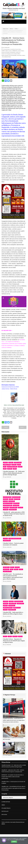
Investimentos (11, 605)
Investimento (12, 52)
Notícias (16, 569)
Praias (19, 464)
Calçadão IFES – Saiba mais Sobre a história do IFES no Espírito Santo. (13, 613)
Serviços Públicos (13, 507)
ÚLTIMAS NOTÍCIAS (6, 802)
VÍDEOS (3, 805)
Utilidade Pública (7, 57)
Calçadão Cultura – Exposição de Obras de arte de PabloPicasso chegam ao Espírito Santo (14, 640)
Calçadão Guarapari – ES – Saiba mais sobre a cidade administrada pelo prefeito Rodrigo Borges (13, 473)
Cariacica (5, 462)
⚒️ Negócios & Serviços (9, 695)
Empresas (5, 499)
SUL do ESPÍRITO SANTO (12, 466)
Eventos (10, 51)
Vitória (14, 468)
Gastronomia (6, 569)
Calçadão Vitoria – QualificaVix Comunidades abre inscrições (13, 738)
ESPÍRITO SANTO (5, 51)
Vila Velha (10, 468)
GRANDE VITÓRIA (7, 464)
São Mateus (6, 507)
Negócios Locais (17, 607)
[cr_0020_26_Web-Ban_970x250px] (14, 15)
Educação (11, 601)
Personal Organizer (7, 755)
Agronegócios (6, 567)
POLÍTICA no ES (5, 811)
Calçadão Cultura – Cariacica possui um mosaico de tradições (13, 544)
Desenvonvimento (16, 497)
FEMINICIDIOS (14, 51)
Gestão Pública (21, 51)
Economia (5, 601)
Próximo (22, 427)
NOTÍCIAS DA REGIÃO (7, 505)
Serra (5, 466)
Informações (17, 499)
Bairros (12, 567)
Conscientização (6, 49)
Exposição (15, 636)
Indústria (11, 499)
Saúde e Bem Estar (7, 571)
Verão (5, 468)
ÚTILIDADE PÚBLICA (6, 808)
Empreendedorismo (18, 601)
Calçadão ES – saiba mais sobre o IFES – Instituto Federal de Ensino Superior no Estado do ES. (14, 513)
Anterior (6, 427)
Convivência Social (14, 49)
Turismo (20, 466)
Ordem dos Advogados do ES (8, 54)
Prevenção (19, 55)
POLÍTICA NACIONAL (12, 55)
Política (18, 54)
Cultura (19, 49)
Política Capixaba (5, 55)
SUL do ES (20, 507)
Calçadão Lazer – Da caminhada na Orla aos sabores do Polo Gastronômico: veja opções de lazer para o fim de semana (13, 576)
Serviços (5, 609)
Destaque (11, 462)
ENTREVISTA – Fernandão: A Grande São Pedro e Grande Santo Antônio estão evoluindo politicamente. (13, 776)
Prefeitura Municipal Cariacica (15, 538)
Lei (19, 52)
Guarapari (14, 464)
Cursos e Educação (7, 497)
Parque (21, 569)
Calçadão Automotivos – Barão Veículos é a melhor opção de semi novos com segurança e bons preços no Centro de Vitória (14, 720)
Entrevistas (4, 815)
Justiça (17, 52)
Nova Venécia (16, 505)
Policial (15, 54)
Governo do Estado (5, 52)
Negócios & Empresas (8, 503)
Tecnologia (6, 509)
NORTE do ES (16, 503)
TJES (3, 57)
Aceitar (14, 841)
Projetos (23, 55)
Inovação (5, 501)
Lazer (12, 569)
